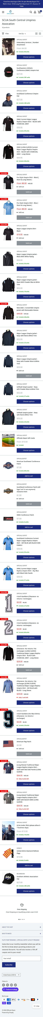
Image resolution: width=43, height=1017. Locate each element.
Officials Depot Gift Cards (26, 438)
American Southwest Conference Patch (28, 462)
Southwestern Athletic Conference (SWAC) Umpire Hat (28, 69)
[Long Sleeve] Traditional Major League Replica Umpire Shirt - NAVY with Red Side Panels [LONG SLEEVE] (29, 768)
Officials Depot (22, 39)
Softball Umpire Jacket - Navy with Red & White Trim (27, 414)
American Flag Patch (24, 742)
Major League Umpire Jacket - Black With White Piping (27, 255)
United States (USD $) (9, 975)
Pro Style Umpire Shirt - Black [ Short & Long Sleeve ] (28, 178)
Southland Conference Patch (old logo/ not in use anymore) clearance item (28, 489)
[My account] (35, 12)
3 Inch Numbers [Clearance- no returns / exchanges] (28, 624)
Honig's (19, 848)
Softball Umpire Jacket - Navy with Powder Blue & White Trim (28, 388)
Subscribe (8, 965)
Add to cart (29, 476)
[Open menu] (3, 12)
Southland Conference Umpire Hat (27, 95)
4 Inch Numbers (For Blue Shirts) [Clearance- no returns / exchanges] (28, 716)
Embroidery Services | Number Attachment (28, 43)
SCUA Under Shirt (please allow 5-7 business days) (28, 826)
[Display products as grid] (40, 34)
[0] (39, 12)
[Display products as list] (36, 34)
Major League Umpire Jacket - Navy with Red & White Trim (27, 334)
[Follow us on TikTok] (15, 985)
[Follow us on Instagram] (11, 985)
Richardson (21, 874)
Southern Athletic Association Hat (27, 878)
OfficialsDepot (22, 459)
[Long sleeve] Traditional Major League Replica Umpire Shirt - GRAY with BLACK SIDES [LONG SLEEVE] (28, 798)
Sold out (29, 192)
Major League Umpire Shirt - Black (27, 230)
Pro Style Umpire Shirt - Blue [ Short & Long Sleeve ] (27, 204)
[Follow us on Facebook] (3, 985)
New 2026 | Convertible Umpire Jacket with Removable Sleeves (28, 309)
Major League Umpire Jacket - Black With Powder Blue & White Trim (28, 282)
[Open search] (31, 12)
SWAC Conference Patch (25, 515)
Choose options (28, 57)
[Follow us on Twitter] (7, 985)
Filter (7, 34)
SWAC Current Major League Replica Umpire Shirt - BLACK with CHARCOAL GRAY (29, 121)
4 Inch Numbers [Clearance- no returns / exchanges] (28, 597)
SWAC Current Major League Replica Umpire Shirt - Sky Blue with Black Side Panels (28, 571)
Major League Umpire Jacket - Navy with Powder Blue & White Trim (28, 361)
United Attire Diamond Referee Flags (28, 852)
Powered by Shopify (7, 1012)
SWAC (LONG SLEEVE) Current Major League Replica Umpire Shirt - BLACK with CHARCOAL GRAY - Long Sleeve (27, 150)
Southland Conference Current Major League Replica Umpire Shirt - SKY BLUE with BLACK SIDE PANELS (28, 541)
